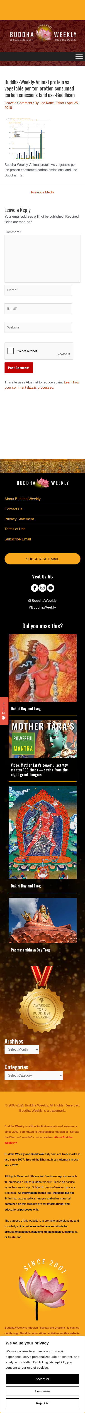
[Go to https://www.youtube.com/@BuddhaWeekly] (50, 588)
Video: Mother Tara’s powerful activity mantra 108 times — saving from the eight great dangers (39, 769)
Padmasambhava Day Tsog (30, 950)
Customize (42, 1391)
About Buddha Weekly (23, 499)
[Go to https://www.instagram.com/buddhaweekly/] (42, 588)
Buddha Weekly (41, 1182)
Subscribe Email (18, 539)
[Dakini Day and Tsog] (43, 667)
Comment (13, 232)
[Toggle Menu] (79, 56)
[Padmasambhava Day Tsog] (43, 920)
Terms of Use (15, 529)
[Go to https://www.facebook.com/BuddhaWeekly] (35, 588)
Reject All (42, 1403)
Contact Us (13, 509)
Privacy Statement (19, 519)
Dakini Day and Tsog (26, 708)
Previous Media (42, 192)
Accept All (42, 1379)
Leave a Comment (18, 103)
